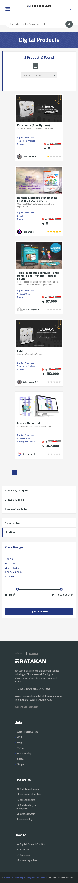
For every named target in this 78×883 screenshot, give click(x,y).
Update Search (39, 611)
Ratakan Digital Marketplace (25, 806)
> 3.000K (9, 576)
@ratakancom (27, 800)
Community (26, 819)
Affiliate (24, 849)
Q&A (19, 737)
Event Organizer (28, 860)
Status (21, 759)
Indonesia (19, 653)
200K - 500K (11, 563)
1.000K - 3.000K (13, 572)
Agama (20, 144)
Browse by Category (16, 490)
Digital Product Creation (32, 844)
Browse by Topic (14, 500)
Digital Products (25, 137)
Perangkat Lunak (26, 441)
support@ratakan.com (26, 706)
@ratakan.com (27, 814)
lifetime (10, 532)
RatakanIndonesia (29, 789)
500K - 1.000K (12, 568)
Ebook (20, 216)
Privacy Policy (24, 753)
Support (21, 764)
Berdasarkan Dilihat (16, 509)
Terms (20, 748)
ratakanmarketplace (30, 794)
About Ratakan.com (27, 732)
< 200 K (9, 559)
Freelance (25, 855)
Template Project (26, 140)
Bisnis (20, 219)
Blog (19, 742)
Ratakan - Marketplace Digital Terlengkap (25, 877)
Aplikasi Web (23, 294)
